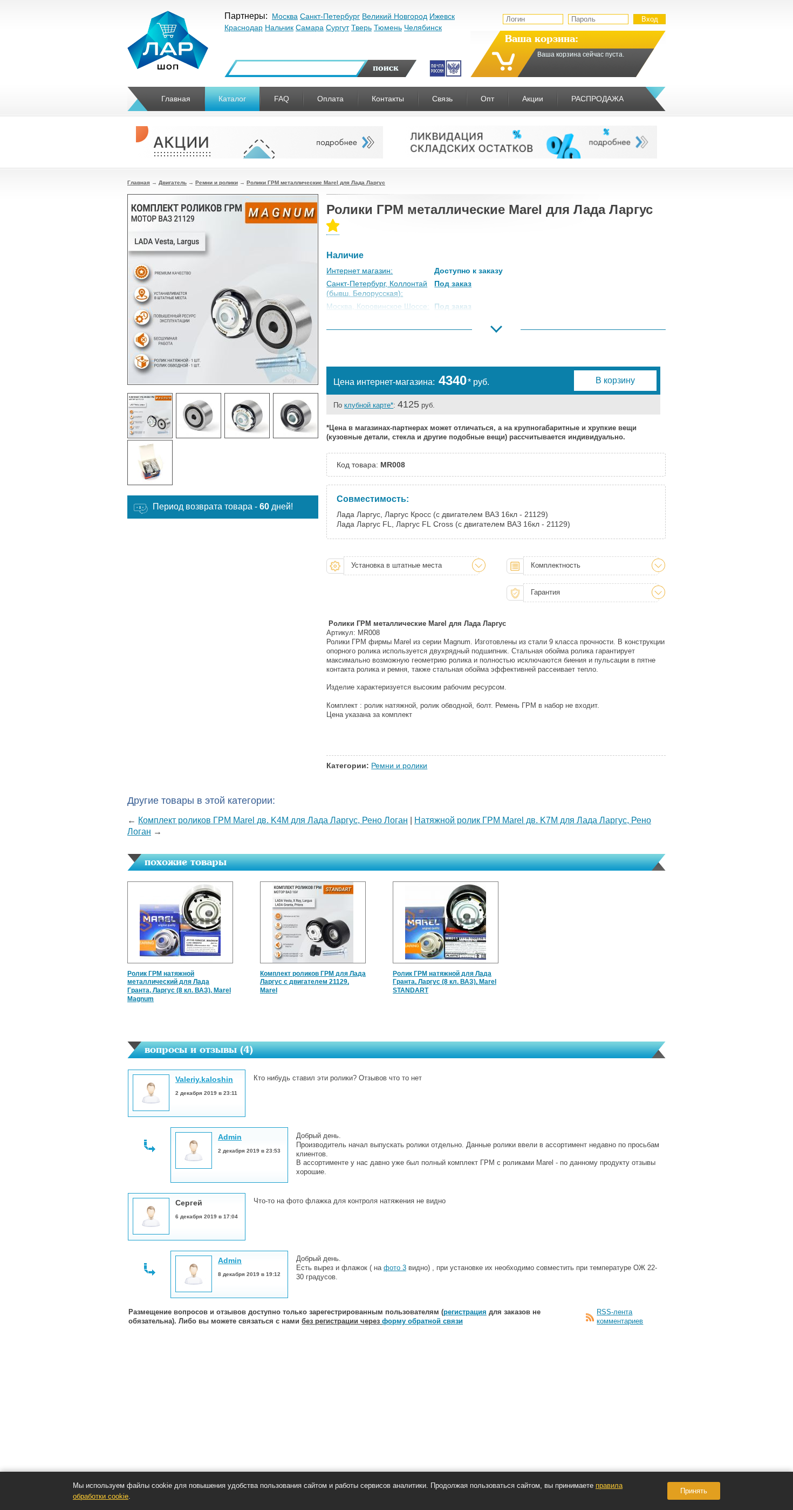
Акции (532, 98)
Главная (138, 182)
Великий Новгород (394, 16)
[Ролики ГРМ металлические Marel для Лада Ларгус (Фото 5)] (150, 462)
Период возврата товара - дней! (223, 506)
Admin (230, 1137)
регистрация (465, 1312)
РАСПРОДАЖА (597, 98)
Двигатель (173, 182)
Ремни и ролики (216, 182)
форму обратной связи (422, 1321)
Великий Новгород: (360, 332)
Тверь (361, 27)
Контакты (388, 98)
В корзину (615, 380)
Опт (487, 98)
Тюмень (388, 27)
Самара (310, 27)
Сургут (337, 27)
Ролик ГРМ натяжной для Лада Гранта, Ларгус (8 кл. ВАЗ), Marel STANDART (444, 982)
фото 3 (395, 1268)
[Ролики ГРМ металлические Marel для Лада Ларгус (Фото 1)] (150, 415)
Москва (285, 16)
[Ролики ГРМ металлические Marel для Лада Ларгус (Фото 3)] (247, 415)
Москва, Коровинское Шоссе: (377, 306)
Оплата (330, 98)
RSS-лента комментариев (620, 1316)
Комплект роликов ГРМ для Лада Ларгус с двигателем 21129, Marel (313, 982)
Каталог (232, 98)
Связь (442, 98)
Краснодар (243, 27)
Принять (693, 1491)
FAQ (281, 98)
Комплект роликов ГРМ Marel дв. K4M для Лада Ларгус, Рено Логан (273, 820)
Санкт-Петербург (330, 16)
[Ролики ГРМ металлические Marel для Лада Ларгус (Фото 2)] (198, 415)
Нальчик (279, 27)
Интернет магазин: (359, 270)
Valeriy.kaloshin (204, 1079)
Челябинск (423, 27)
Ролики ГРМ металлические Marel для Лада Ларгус (316, 182)
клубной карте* (368, 405)
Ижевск (442, 16)
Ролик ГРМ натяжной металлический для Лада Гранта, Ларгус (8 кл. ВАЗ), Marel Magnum (179, 986)
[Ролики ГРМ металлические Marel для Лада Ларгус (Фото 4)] (295, 415)
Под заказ (452, 283)
